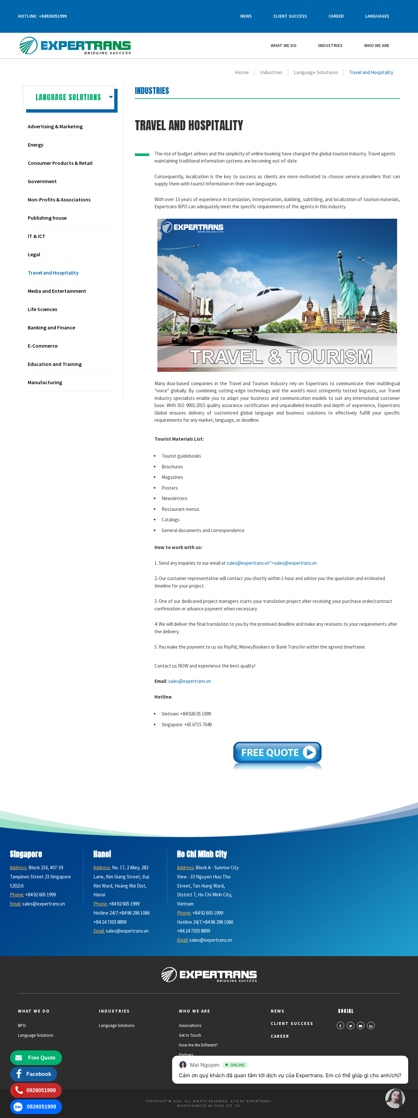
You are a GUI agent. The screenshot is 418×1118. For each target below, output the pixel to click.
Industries (330, 45)
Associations (190, 1025)
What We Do (284, 45)
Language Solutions (35, 1035)
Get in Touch (190, 1035)
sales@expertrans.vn (248, 563)
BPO (22, 1025)
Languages (377, 16)
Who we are (376, 45)
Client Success (290, 16)
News (246, 16)
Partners (186, 1055)
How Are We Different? (198, 1045)
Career (336, 16)
